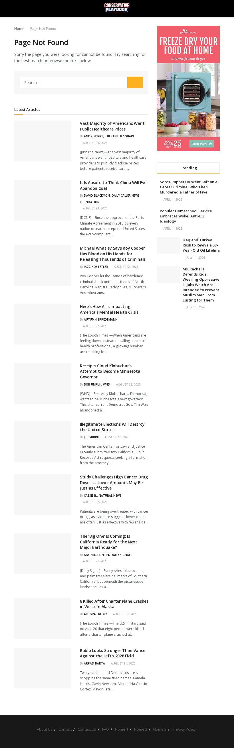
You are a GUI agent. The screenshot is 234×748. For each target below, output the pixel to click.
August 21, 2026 (95, 561)
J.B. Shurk (91, 437)
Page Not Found (43, 28)
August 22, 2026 (125, 267)
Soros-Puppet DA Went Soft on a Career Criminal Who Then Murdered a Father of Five (188, 187)
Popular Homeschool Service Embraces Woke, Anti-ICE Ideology (186, 216)
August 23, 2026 (95, 143)
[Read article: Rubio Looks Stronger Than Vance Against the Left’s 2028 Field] (42, 668)
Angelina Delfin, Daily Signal (107, 555)
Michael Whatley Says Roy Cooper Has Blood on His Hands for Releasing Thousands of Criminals (113, 253)
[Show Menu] (16, 8)
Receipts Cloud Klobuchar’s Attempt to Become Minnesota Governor (110, 371)
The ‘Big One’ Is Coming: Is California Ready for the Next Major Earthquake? (108, 541)
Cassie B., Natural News (102, 496)
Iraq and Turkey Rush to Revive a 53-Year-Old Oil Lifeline (201, 245)
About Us (45, 729)
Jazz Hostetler (96, 267)
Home (19, 28)
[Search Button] (217, 8)
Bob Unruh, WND (97, 384)
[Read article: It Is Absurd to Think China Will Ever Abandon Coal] (42, 200)
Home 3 (159, 729)
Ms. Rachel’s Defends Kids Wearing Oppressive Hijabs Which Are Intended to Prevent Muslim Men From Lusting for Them (201, 284)
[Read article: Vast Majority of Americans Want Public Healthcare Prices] (42, 141)
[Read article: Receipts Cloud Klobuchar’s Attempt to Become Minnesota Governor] (42, 383)
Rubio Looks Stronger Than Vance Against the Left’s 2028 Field (112, 653)
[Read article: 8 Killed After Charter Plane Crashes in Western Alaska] (42, 618)
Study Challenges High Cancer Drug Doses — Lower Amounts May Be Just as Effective (114, 482)
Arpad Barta (94, 663)
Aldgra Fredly (95, 614)
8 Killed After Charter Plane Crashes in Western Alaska (114, 604)
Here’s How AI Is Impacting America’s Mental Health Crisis (109, 309)
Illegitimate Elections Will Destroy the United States (112, 427)
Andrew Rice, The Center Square (109, 136)
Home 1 (121, 729)
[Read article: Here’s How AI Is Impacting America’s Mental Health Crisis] (42, 324)
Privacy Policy (184, 729)
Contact (65, 729)
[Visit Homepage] (117, 8)
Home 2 (140, 729)
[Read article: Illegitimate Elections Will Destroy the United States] (42, 441)
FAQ (105, 729)
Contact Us (87, 729)
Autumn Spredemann (101, 319)
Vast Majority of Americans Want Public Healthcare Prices (112, 126)
